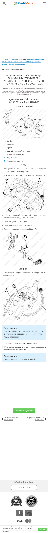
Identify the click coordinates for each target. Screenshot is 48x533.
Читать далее (24, 410)
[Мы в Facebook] (19, 513)
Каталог (13, 59)
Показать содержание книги (13, 69)
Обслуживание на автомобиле (11, 419)
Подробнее (5, 531)
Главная (5, 59)
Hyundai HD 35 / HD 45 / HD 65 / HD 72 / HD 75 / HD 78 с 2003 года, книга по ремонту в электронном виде (23, 61)
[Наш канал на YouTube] (28, 513)
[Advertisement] (24, 31)
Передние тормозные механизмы (35, 419)
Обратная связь (24, 487)
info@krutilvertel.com (24, 482)
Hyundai (20, 59)
